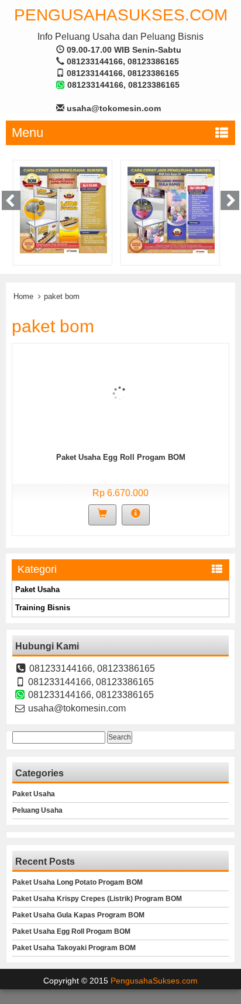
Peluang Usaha (37, 810)
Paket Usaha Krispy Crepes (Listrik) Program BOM (97, 899)
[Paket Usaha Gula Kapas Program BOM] (171, 209)
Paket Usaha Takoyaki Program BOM (74, 948)
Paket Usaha (37, 589)
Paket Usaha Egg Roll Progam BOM (120, 457)
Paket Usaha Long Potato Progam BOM (77, 882)
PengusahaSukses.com (121, 15)
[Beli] (102, 514)
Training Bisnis (42, 607)
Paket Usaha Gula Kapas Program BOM (78, 915)
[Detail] (136, 514)
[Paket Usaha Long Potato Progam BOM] (63, 209)
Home (23, 296)
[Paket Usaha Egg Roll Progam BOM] (119, 392)
